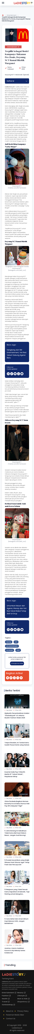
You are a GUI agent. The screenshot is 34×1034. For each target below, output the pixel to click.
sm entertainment (11, 646)
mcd (18, 650)
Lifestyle (25, 735)
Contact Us (10, 1018)
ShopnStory (22, 1002)
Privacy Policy (23, 1011)
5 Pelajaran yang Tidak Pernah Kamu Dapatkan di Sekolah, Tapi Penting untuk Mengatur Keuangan (17, 891)
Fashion (25, 706)
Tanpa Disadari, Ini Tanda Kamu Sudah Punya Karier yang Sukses (17, 744)
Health (4, 999)
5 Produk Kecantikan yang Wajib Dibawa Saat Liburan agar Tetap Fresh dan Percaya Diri (17, 862)
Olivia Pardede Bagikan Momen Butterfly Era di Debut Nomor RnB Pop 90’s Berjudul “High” (17, 803)
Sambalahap (7, 1005)
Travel (4, 1002)
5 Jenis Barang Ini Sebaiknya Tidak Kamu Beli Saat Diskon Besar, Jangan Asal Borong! (15, 833)
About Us (9, 1011)
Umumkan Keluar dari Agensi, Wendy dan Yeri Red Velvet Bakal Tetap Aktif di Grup (16, 610)
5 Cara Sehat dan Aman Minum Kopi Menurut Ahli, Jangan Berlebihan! (16, 921)
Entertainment (11, 15)
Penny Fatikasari (11, 68)
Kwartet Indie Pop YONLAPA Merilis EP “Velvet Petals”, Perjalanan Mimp (15, 774)
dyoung (8, 642)
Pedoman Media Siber (15, 1015)
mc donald (9, 650)
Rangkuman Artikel (17, 663)
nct (16, 642)
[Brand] (23, 3)
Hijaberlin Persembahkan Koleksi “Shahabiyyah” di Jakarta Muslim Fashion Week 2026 (17, 715)
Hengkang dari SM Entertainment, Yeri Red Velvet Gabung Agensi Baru (16, 354)
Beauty (26, 853)
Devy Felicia (9, 710)
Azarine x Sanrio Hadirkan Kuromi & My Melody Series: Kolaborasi (15, 950)
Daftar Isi (10, 81)
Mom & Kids (22, 999)
